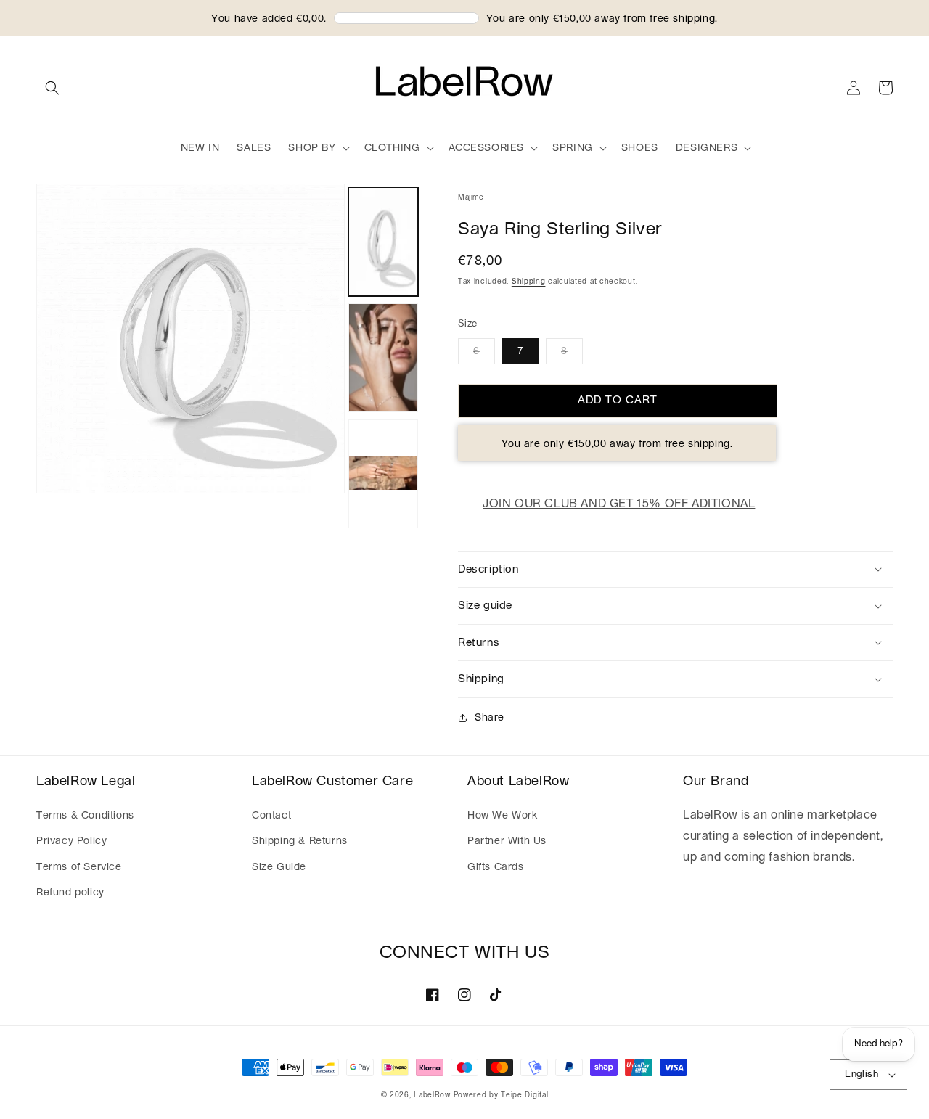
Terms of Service (79, 867)
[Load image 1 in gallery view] (383, 241)
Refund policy (70, 893)
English (861, 1074)
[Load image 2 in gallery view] (383, 357)
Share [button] (489, 718)
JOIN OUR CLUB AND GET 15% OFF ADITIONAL (619, 503)
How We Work (502, 816)
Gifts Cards (495, 867)
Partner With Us (507, 841)
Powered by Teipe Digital (501, 1095)
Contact (271, 816)
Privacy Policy (71, 841)
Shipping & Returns (300, 841)
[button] (52, 88)
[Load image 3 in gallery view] (383, 473)
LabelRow (432, 1095)
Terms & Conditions (85, 816)
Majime (471, 197)
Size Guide (279, 867)
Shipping (529, 281)
